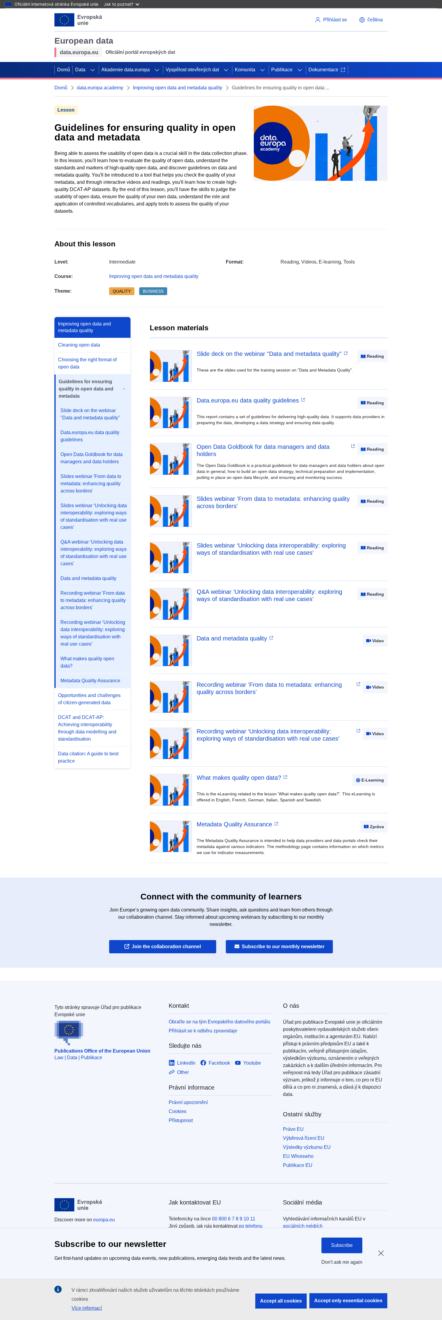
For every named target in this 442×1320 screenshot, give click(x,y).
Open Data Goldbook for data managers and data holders (91, 458)
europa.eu (104, 1219)
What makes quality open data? (87, 662)
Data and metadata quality (88, 578)
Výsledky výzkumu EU (307, 1147)
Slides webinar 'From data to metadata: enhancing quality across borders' (90, 483)
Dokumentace (323, 69)
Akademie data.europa (125, 69)
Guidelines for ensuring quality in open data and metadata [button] (86, 389)
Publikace (282, 69)
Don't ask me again (341, 1262)
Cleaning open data (79, 344)
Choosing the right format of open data (87, 363)
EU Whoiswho (298, 1156)
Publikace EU (297, 1165)
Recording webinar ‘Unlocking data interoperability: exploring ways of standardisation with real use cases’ (92, 633)
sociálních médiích (303, 1226)
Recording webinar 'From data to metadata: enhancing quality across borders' (93, 600)
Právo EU (293, 1129)
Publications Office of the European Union (102, 1050)
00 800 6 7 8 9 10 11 (233, 1218)
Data (80, 69)
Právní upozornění (188, 1102)
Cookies (177, 1111)
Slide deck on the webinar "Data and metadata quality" (90, 414)
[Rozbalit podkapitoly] (93, 70)
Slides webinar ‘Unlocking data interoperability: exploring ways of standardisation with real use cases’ (93, 516)
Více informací (87, 1308)
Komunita (245, 69)
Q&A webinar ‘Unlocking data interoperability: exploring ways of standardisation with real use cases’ (93, 552)
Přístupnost (181, 1120)
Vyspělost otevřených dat (192, 69)
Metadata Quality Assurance (90, 680)
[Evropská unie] (78, 19)
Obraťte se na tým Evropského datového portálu (219, 1021)
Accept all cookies (281, 1300)
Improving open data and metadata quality (177, 87)
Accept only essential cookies (348, 1300)
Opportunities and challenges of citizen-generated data (89, 699)
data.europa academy (100, 87)
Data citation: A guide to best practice (88, 757)
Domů (63, 69)
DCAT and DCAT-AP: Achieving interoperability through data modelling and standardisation (87, 728)
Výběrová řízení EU (303, 1138)
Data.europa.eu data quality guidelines (89, 436)
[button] (371, 19)
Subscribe (342, 1245)
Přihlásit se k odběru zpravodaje (203, 1030)
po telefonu (250, 1226)
